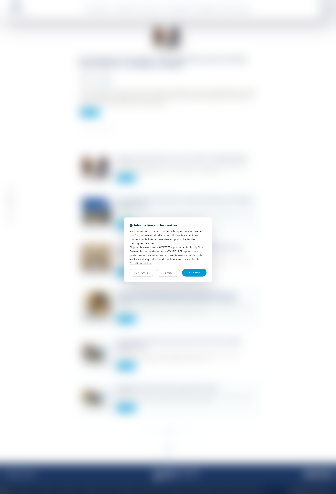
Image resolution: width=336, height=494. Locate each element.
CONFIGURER (141, 272)
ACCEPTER (194, 272)
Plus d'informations (141, 263)
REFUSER (168, 272)
